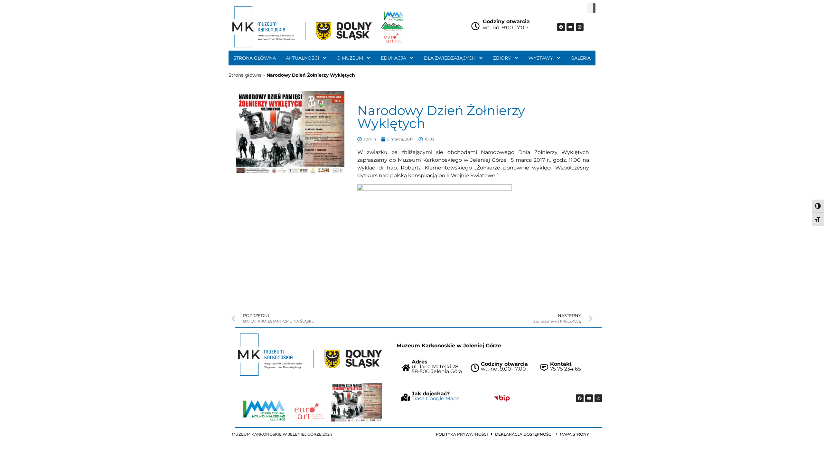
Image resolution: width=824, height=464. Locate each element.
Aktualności (302, 58)
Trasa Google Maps (435, 398)
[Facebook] (561, 27)
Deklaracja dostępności (524, 434)
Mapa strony (574, 434)
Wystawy (541, 58)
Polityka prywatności (462, 434)
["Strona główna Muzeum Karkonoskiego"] (310, 354)
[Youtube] (570, 27)
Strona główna (254, 58)
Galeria (581, 58)
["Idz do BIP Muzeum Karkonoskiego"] (501, 398)
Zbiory (502, 58)
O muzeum (350, 58)
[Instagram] (580, 27)
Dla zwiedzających (449, 58)
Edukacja (393, 58)
